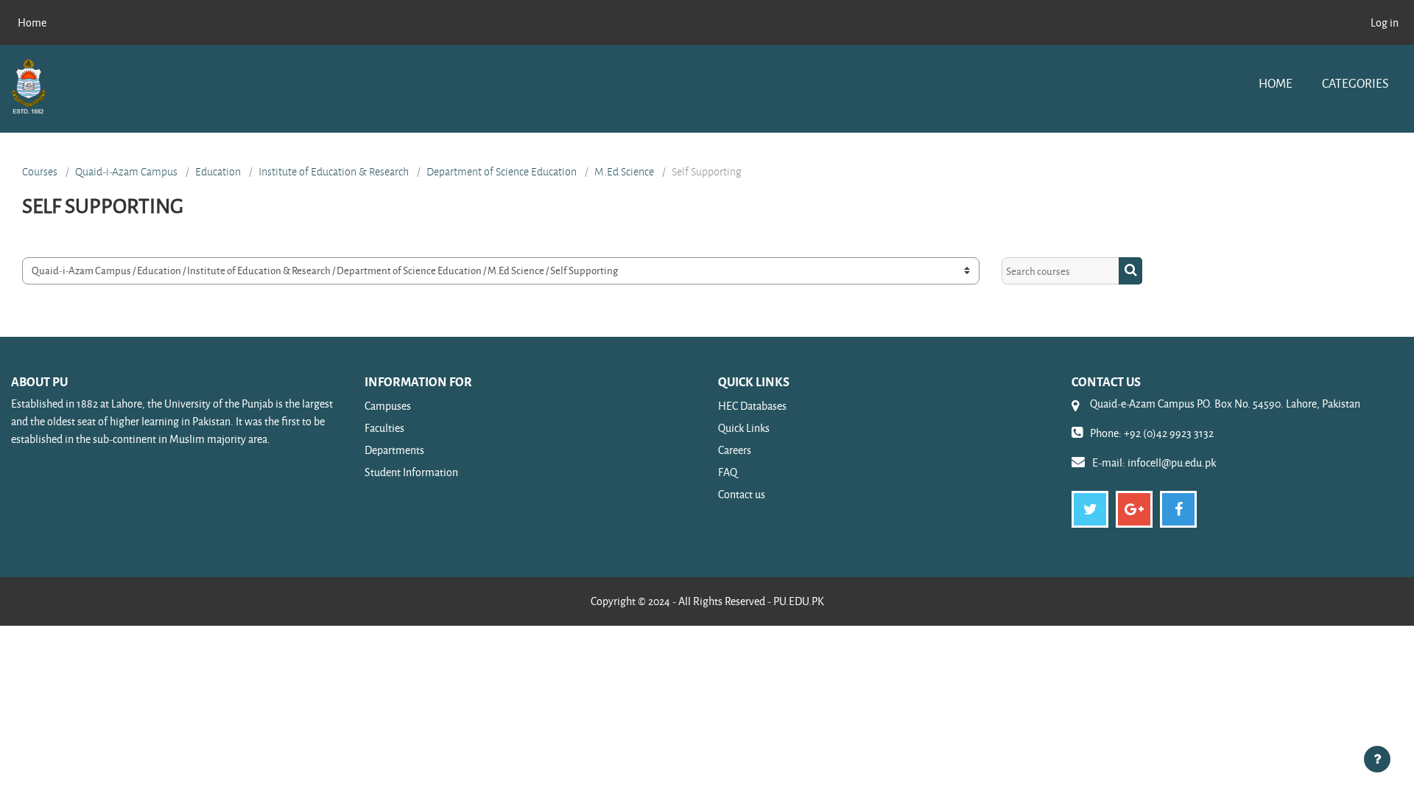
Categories (1355, 82)
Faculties (384, 428)
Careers (734, 450)
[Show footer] (1377, 759)
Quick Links (744, 428)
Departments (394, 450)
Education (218, 171)
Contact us (741, 494)
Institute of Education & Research (333, 171)
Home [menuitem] (32, 22)
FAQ (727, 472)
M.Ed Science (624, 171)
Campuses (388, 405)
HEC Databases (752, 405)
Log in (1385, 22)
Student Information (411, 472)
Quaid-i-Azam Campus (126, 171)
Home (1275, 82)
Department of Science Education (501, 171)
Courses (39, 171)
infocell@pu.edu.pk (1172, 462)
